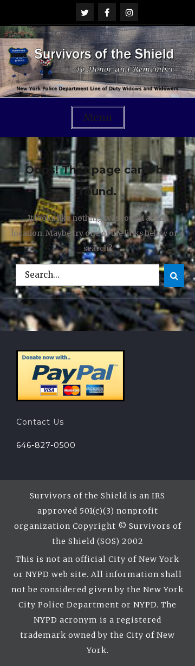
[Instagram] (129, 12)
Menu (97, 117)
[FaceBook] (107, 12)
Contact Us (40, 422)
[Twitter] (85, 12)
